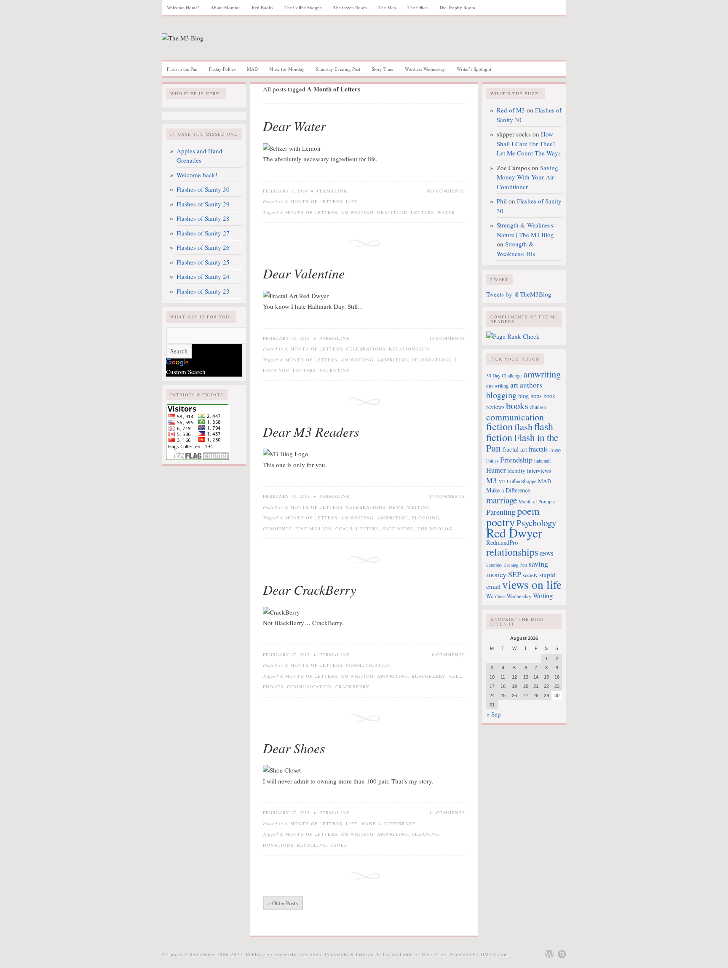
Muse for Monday (287, 69)
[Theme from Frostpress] (562, 954)
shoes (338, 845)
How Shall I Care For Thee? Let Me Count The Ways (529, 143)
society (530, 575)
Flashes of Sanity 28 (203, 218)
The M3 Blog (435, 529)
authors (531, 385)
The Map (387, 7)
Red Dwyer (514, 532)
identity (516, 470)
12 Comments (447, 338)
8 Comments (448, 655)
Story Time (382, 69)
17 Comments (447, 496)
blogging (425, 518)
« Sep (493, 714)
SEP (514, 574)
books (517, 405)
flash (523, 426)
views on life (532, 584)
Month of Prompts (536, 501)
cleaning (425, 834)
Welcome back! (197, 175)
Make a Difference (388, 823)
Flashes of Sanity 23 (203, 291)
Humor (496, 470)
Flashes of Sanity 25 (203, 262)
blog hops (530, 396)
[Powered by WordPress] (549, 954)
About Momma (226, 7)
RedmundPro (502, 542)
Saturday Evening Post (338, 69)
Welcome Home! (183, 7)
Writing (418, 507)
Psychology (536, 523)
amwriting (392, 360)
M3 (491, 480)
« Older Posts (283, 903)
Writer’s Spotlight (474, 69)
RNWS (546, 554)
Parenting (500, 512)
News (396, 507)
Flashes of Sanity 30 (203, 189)
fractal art (514, 449)
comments (277, 529)
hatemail (542, 460)
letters (422, 212)
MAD (252, 69)
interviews (539, 470)
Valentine (334, 370)
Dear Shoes (294, 748)
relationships (512, 552)
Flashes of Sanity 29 (203, 204)
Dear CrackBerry (309, 589)
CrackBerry (352, 687)
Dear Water (294, 126)
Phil (502, 201)
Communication (368, 665)
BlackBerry (429, 676)
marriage (501, 500)
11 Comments (447, 813)
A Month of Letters (314, 201)
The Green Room (350, 7)
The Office (417, 7)
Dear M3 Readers (311, 431)
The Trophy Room (457, 7)
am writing (357, 212)
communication (309, 687)
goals (344, 529)
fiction (499, 426)
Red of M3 (511, 110)
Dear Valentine (304, 273)
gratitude (392, 212)
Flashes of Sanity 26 (203, 247)
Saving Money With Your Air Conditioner (527, 177)
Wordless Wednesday (425, 69)
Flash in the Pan (182, 69)
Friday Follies (222, 69)
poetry (500, 521)
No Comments (446, 191)
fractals (538, 449)
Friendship (516, 460)
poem (528, 511)
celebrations (431, 360)
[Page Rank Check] (513, 336)
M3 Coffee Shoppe (517, 481)
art (514, 385)
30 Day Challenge (504, 375)
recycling (312, 845)
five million (313, 529)
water (446, 212)
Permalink (332, 191)
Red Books (262, 7)
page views (398, 529)
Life (352, 201)
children (538, 407)
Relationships (409, 349)
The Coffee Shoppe (303, 7)
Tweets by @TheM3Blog (518, 294)
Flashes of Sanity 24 (203, 276)
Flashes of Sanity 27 (203, 233)
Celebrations (365, 349)
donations (278, 845)
